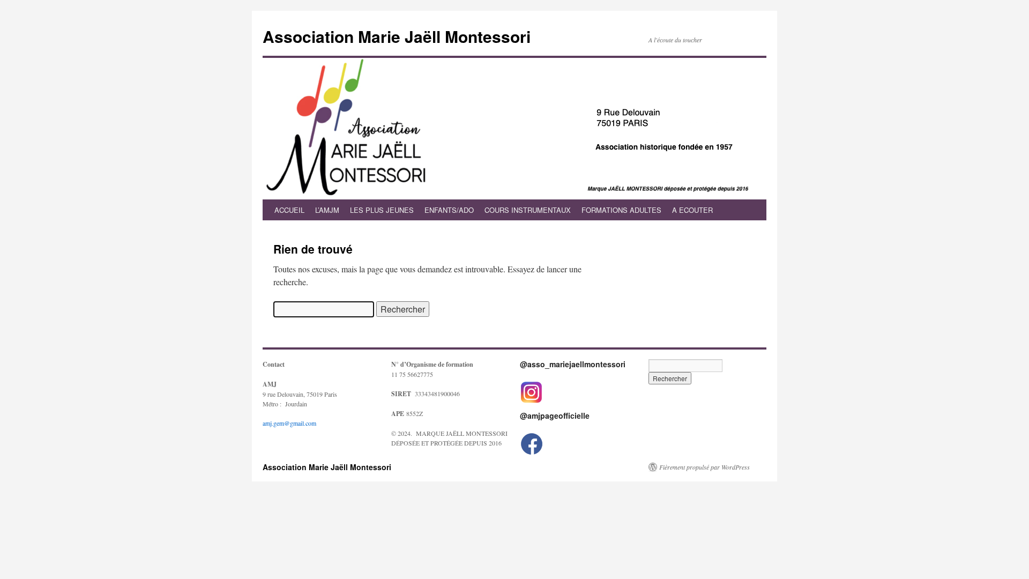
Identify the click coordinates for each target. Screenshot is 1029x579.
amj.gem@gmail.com (289, 423)
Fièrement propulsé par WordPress (704, 467)
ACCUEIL (289, 210)
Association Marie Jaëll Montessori (397, 36)
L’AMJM (327, 210)
